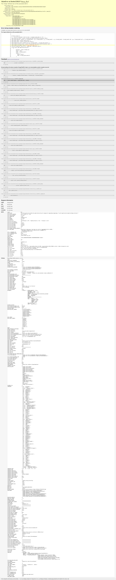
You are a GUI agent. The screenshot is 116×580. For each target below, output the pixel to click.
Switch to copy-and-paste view (13, 59)
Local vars (6, 64)
